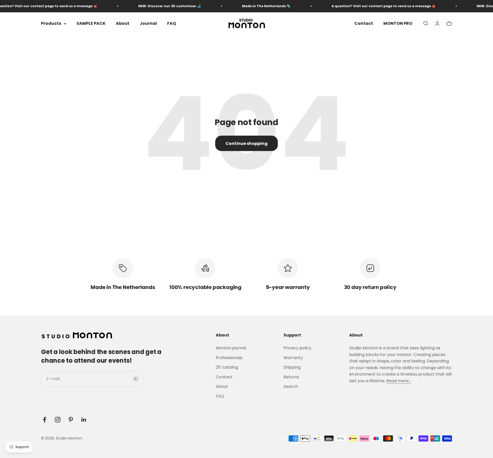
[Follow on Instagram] (57, 419)
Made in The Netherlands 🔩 (257, 6)
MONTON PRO (397, 23)
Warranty (293, 358)
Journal (148, 23)
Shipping (292, 367)
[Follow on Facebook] (44, 419)
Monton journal (231, 348)
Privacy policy (297, 348)
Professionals (229, 358)
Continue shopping (246, 143)
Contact (363, 23)
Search (290, 386)
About (122, 23)
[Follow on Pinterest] (70, 419)
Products (51, 23)
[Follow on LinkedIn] (83, 419)
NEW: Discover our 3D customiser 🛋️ (161, 6)
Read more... (398, 381)
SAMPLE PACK (91, 23)
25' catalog (227, 367)
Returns (291, 377)
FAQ (171, 23)
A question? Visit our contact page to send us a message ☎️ (375, 6)
